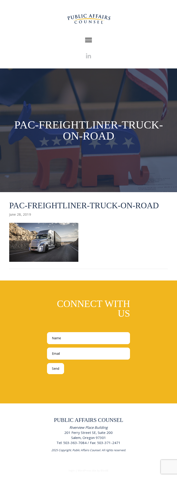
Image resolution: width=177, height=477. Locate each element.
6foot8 (104, 470)
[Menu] (88, 40)
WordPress (84, 470)
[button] (88, 56)
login (72, 470)
